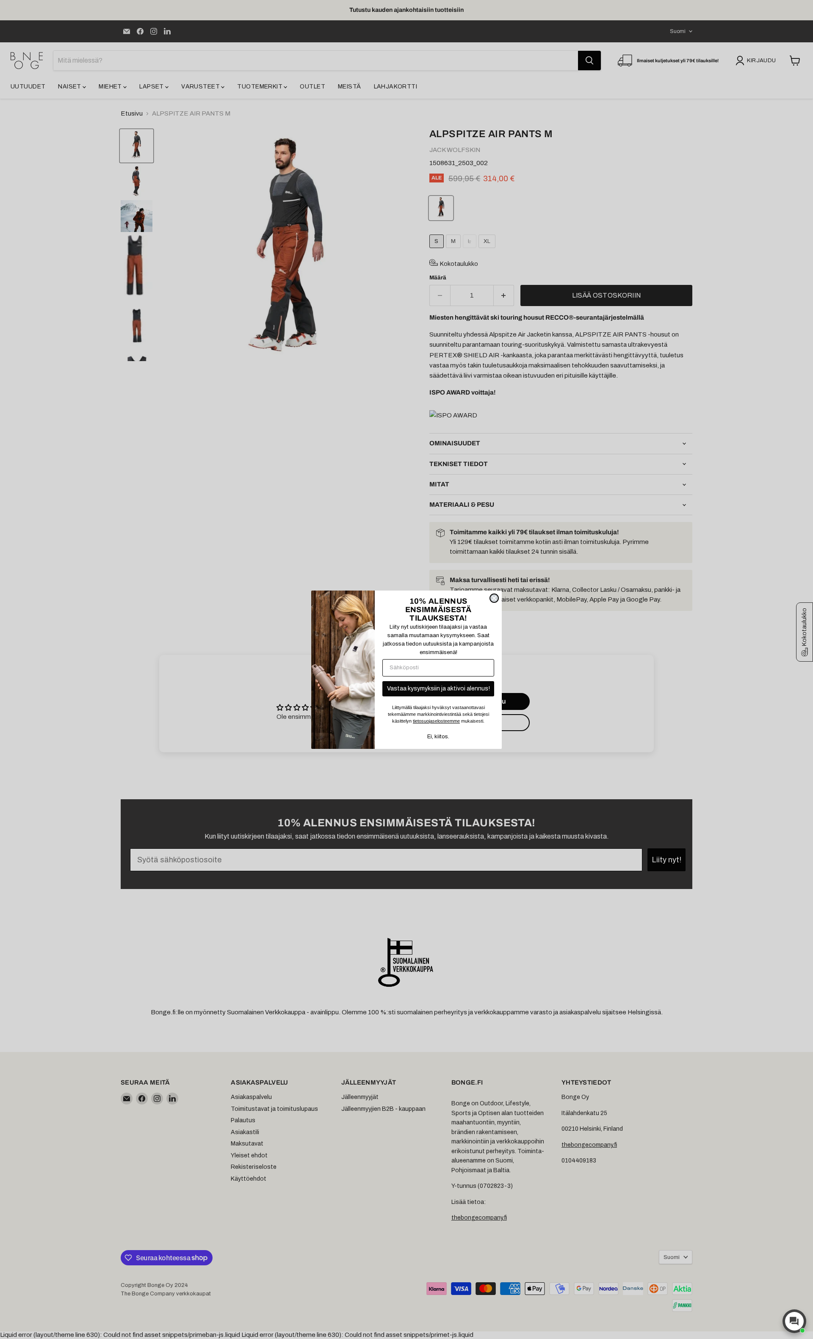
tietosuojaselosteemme (436, 720)
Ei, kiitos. (438, 737)
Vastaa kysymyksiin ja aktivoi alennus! (438, 688)
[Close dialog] (494, 598)
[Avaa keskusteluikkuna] (794, 1321)
